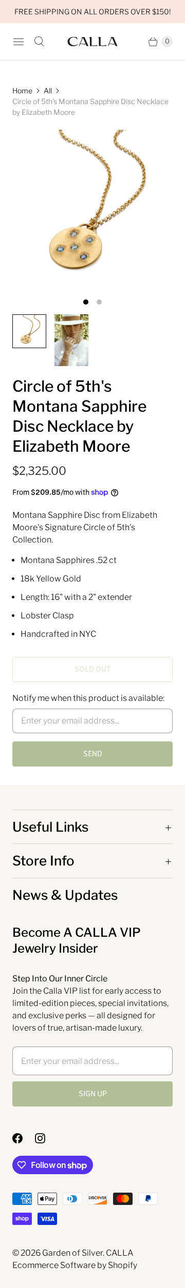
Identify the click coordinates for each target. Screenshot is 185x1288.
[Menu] (18, 41)
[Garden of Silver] (92, 42)
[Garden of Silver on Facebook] (23, 1138)
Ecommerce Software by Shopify (74, 1265)
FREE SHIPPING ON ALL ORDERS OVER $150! (92, 11)
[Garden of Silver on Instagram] (46, 1138)
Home (22, 90)
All (48, 90)
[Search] (39, 41)
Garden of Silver (72, 1253)
